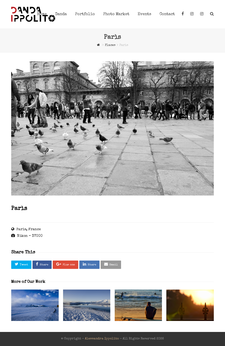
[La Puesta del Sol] (138, 305)
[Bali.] (190, 305)
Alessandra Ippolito (102, 338)
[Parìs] (112, 195)
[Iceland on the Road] (34, 305)
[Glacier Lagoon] (86, 305)
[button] (21, 265)
